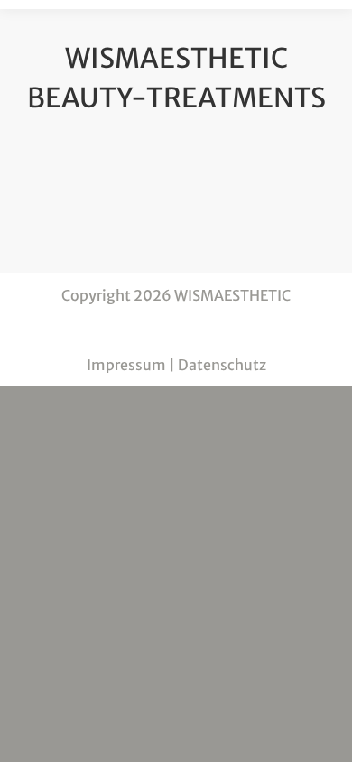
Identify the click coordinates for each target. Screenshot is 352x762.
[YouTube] (140, 329)
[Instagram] (212, 329)
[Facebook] (176, 329)
